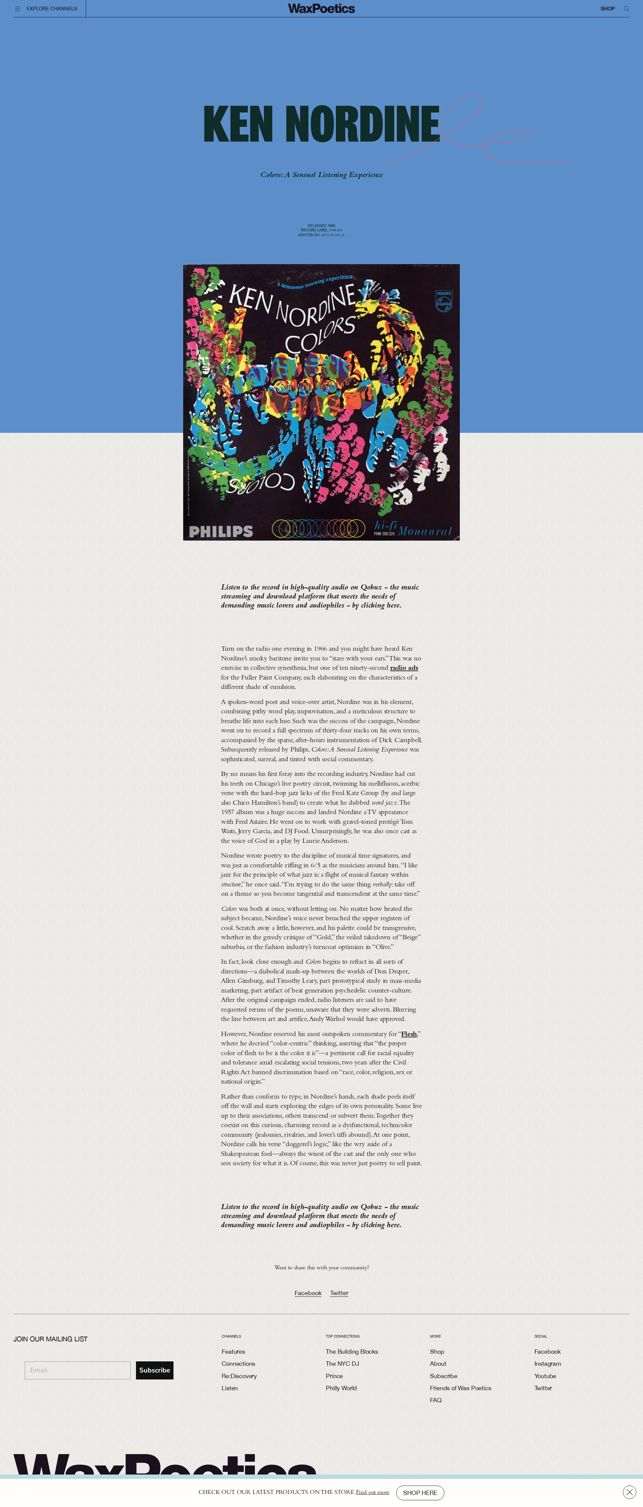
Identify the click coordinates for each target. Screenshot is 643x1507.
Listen (230, 1388)
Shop (608, 8)
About (438, 1363)
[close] (629, 1492)
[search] (627, 9)
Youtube (545, 1375)
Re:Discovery (239, 1375)
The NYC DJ (342, 1363)
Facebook (308, 1292)
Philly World (341, 1388)
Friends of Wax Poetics (460, 1388)
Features (233, 1351)
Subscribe (154, 1370)
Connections (238, 1363)
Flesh (409, 1034)
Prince (334, 1375)
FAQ (435, 1400)
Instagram (547, 1363)
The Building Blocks (352, 1351)
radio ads (404, 668)
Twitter (339, 1292)
